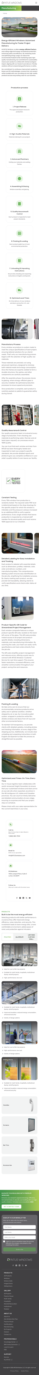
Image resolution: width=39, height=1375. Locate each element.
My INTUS (7, 1360)
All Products (8, 1276)
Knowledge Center (10, 1342)
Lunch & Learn (8, 1347)
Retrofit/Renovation (10, 1304)
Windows (7, 1278)
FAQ (5, 1350)
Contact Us (7, 1334)
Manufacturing (8, 1327)
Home (5, 13)
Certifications (8, 1324)
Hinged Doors (8, 1283)
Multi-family (8, 1299)
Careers (6, 1332)
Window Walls (8, 1281)
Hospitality (7, 1301)
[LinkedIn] (23, 898)
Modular (6, 1309)
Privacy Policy (14, 1371)
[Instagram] (20, 898)
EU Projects (8, 1329)
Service (6, 1357)
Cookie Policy (25, 1371)
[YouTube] (29, 898)
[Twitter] (26, 898)
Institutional (8, 1306)
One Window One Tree (11, 1319)
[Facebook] (17, 898)
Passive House (8, 1296)
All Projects (7, 1293)
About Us (7, 1316)
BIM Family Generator (11, 1344)
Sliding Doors (8, 1286)
